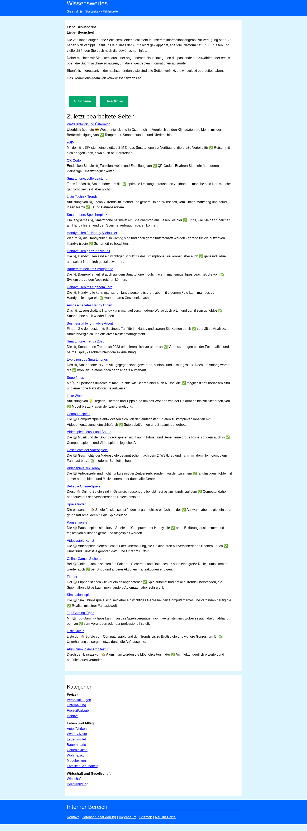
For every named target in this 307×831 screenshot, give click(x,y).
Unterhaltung (76, 705)
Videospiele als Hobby (83, 468)
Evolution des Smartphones (87, 359)
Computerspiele (78, 414)
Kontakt (73, 817)
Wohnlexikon (76, 755)
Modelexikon (76, 760)
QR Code (74, 160)
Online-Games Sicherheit (85, 558)
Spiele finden (76, 504)
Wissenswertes (87, 3)
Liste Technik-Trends (82, 196)
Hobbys (72, 716)
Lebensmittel (76, 739)
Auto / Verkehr (77, 728)
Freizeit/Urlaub (78, 710)
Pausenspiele (77, 522)
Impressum (127, 817)
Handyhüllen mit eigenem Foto (89, 287)
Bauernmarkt (76, 745)
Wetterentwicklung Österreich (88, 124)
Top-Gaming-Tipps (80, 613)
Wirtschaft (74, 779)
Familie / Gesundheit (82, 766)
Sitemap (145, 817)
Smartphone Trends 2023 (85, 341)
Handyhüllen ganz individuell (88, 251)
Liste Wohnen (77, 396)
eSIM (71, 142)
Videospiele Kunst (80, 540)
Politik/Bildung (77, 784)
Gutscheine (82, 101)
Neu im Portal (165, 817)
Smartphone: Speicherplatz (87, 215)
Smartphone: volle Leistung (87, 178)
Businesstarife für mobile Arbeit (90, 323)
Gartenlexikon (77, 750)
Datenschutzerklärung (99, 817)
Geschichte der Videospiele (87, 450)
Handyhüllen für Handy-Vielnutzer (92, 233)
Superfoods (75, 377)
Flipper (72, 577)
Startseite (91, 11)
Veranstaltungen (79, 700)
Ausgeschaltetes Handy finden (89, 305)
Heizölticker (114, 101)
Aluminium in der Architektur (87, 649)
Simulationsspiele (80, 595)
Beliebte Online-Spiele (83, 486)
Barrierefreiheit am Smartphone (90, 269)
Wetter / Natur (77, 734)
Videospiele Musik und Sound (89, 432)
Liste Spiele (75, 631)
